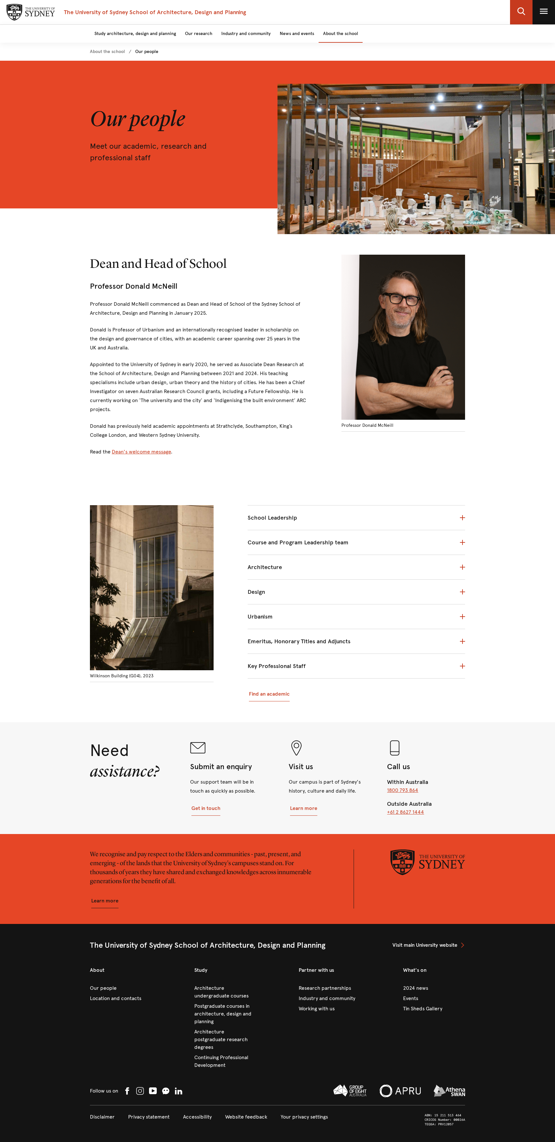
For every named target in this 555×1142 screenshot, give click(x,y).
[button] (521, 12)
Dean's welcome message (141, 452)
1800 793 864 (402, 790)
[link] (107, 52)
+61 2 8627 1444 (405, 812)
